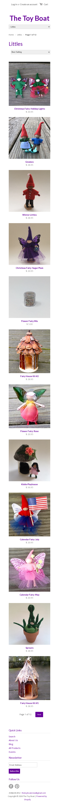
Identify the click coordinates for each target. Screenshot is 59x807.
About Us (13, 740)
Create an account (28, 4)
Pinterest (17, 786)
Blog (11, 744)
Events (12, 751)
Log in (14, 4)
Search (12, 736)
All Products (14, 748)
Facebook (11, 786)
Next (39, 714)
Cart (46, 4)
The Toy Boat (30, 18)
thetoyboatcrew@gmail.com (34, 793)
